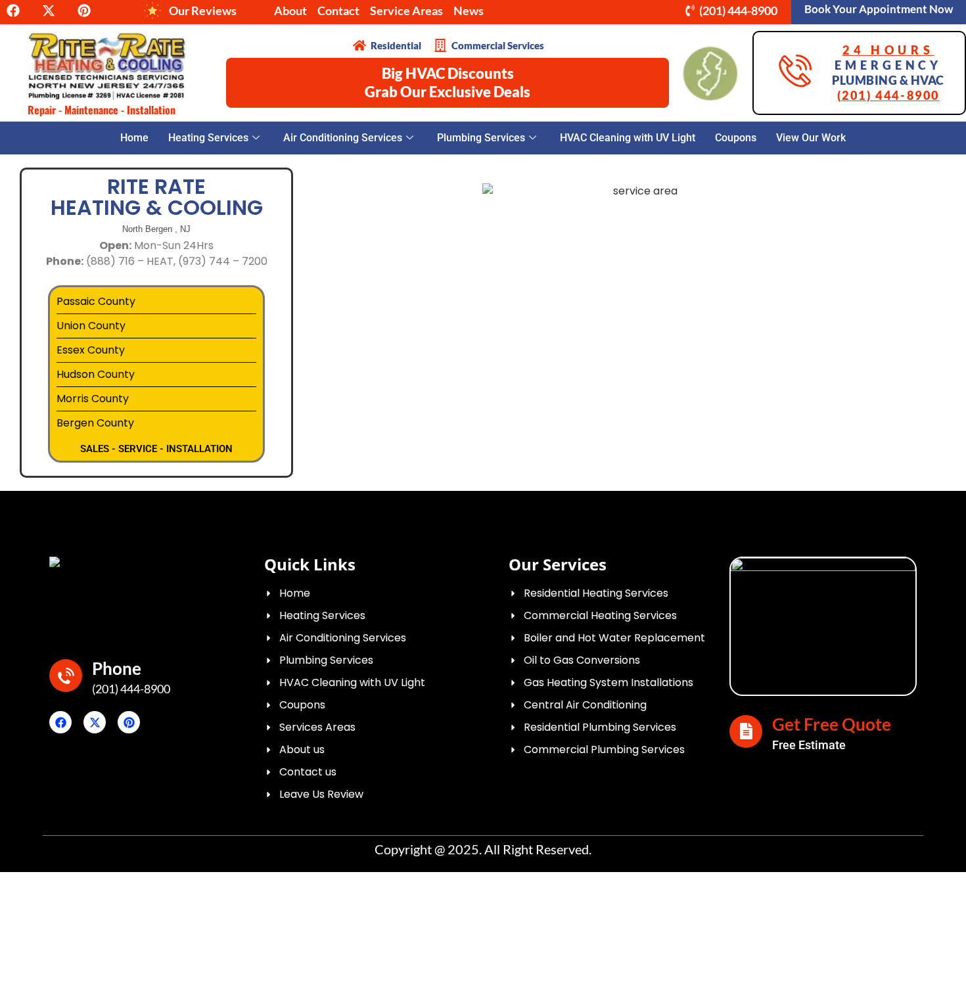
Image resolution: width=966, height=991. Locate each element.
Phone (116, 668)
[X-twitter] (94, 722)
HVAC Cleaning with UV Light (627, 137)
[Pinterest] (129, 722)
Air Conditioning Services (342, 137)
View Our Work (811, 137)
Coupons (735, 137)
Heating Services (208, 137)
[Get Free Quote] (745, 731)
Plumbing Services (481, 137)
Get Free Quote (831, 724)
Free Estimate (809, 745)
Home (134, 137)
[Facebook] (60, 722)
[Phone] (65, 675)
